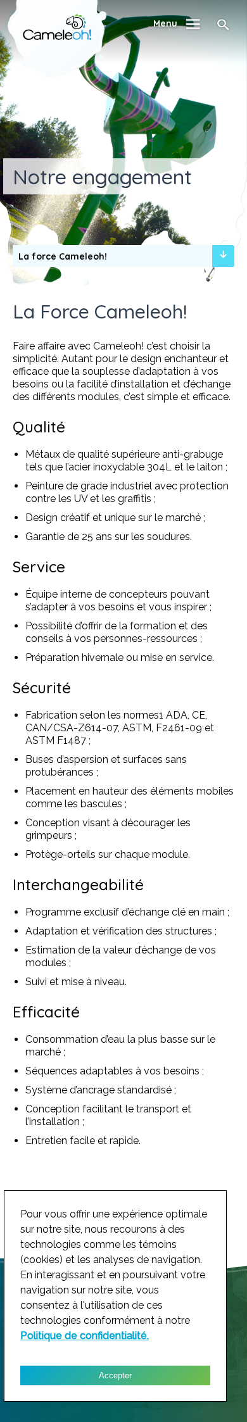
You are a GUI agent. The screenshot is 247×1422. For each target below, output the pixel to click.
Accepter (115, 1375)
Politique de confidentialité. (84, 1336)
